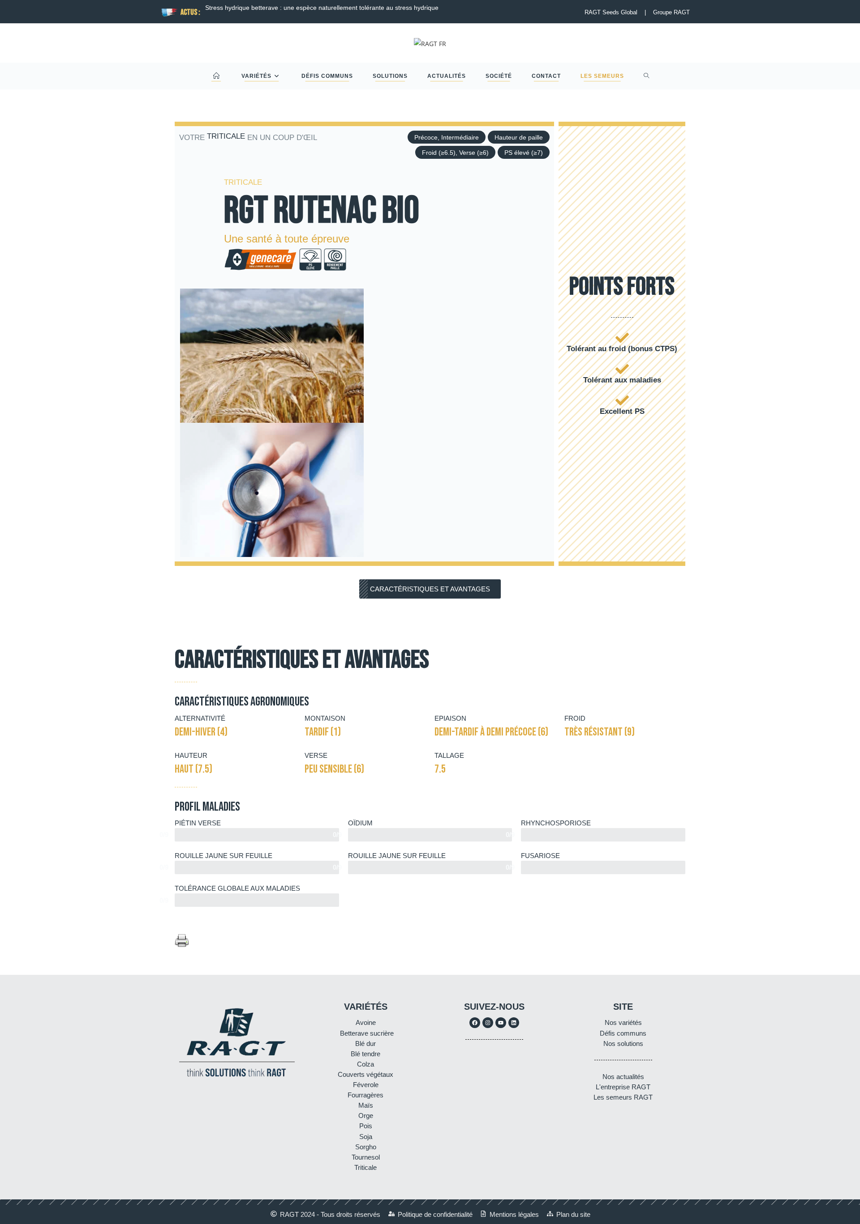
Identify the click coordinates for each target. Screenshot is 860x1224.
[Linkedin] (513, 1022)
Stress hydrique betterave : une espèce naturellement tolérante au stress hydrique (322, 7)
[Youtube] (500, 1022)
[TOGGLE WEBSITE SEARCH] (646, 76)
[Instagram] (487, 1022)
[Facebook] (474, 1022)
